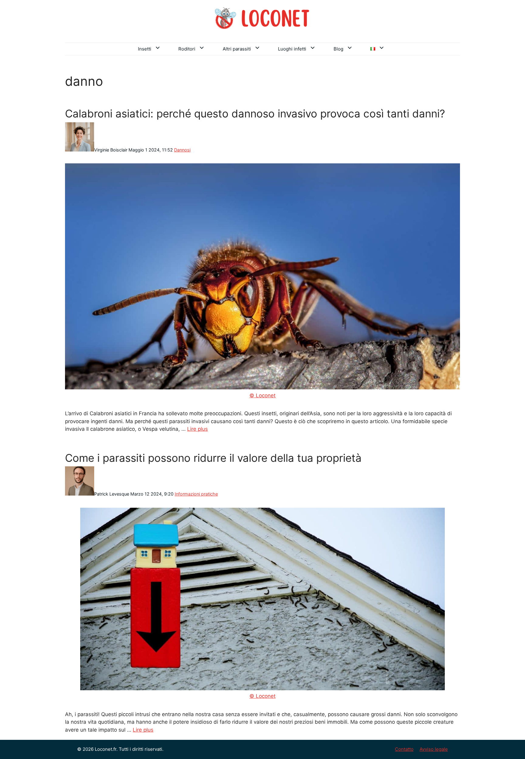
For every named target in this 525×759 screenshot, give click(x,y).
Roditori (186, 49)
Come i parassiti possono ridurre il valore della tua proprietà (213, 457)
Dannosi (182, 149)
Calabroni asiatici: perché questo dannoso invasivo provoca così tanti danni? (255, 113)
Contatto (404, 749)
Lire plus (197, 429)
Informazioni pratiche (196, 493)
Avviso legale (434, 749)
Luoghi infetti (292, 49)
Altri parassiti (237, 49)
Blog (338, 49)
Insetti (144, 49)
